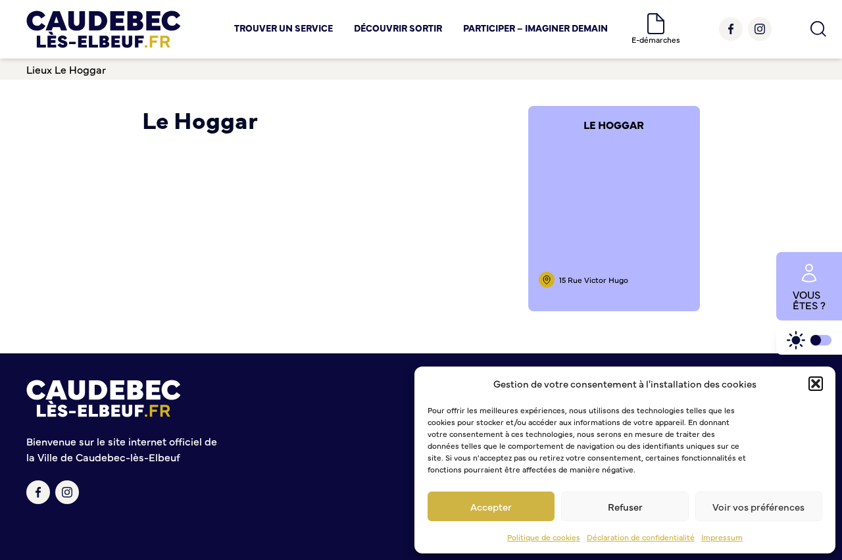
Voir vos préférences (758, 506)
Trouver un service (283, 27)
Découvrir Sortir (398, 27)
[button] (815, 383)
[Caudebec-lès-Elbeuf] (103, 29)
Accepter (491, 506)
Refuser (625, 506)
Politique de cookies (543, 537)
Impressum (722, 537)
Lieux (39, 69)
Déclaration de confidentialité (641, 537)
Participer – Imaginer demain (535, 27)
